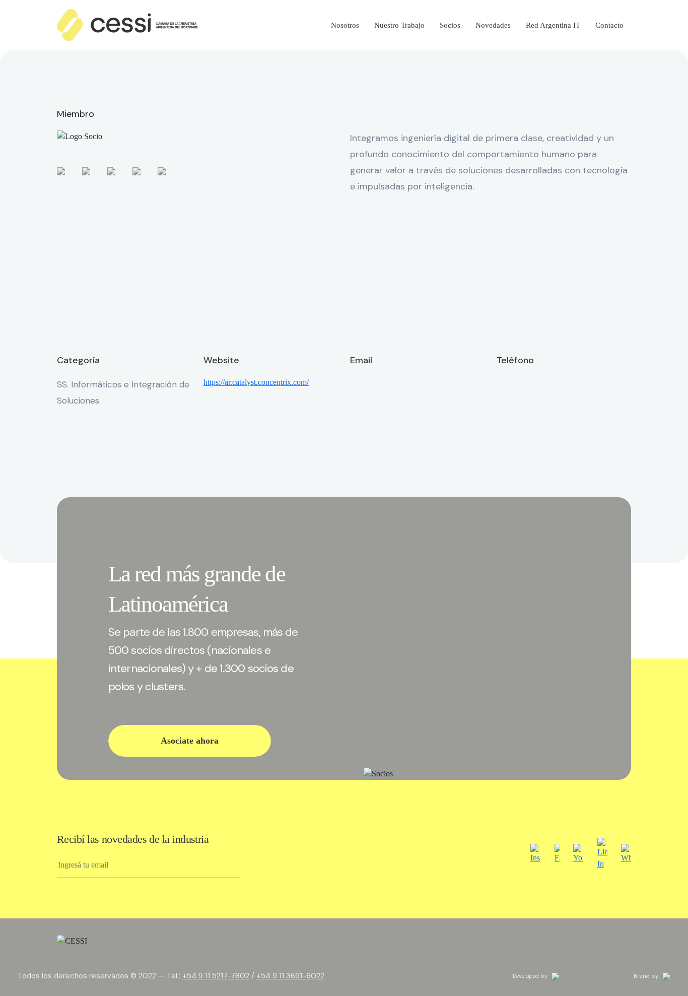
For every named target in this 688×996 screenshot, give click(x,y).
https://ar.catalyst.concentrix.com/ (256, 382)
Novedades (493, 25)
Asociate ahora (190, 741)
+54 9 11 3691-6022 (290, 976)
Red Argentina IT (553, 25)
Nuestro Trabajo (399, 25)
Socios (450, 25)
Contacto (609, 25)
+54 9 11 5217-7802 (215, 976)
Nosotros (345, 25)
